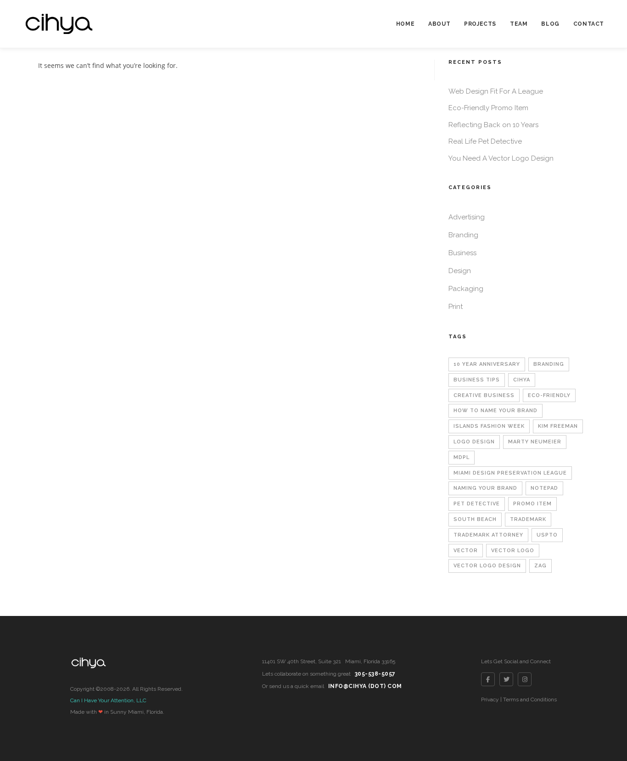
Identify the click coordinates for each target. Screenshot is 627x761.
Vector (465, 551)
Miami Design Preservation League (510, 473)
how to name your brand (495, 411)
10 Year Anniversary (486, 364)
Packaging (465, 289)
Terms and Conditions (530, 699)
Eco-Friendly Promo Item (488, 108)
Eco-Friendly (549, 395)
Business (462, 253)
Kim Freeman (558, 426)
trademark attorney (488, 535)
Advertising (466, 217)
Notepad (544, 488)
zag (540, 566)
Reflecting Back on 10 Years (493, 125)
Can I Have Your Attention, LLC (108, 700)
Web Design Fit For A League (495, 91)
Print (455, 306)
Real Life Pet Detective (485, 141)
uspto (547, 535)
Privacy (490, 699)
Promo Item (532, 504)
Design (459, 271)
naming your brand (485, 488)
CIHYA (521, 380)
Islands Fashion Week (489, 426)
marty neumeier (534, 442)
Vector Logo (512, 551)
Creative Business (484, 395)
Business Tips (476, 380)
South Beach (475, 519)
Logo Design (474, 442)
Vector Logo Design (487, 566)
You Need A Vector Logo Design (501, 158)
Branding (463, 235)
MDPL (461, 457)
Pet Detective (476, 504)
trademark (528, 519)
